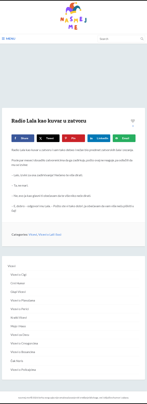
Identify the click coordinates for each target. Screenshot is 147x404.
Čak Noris (17, 361)
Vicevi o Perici (20, 309)
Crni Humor (18, 283)
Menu (10, 38)
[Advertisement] (73, 79)
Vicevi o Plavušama (23, 300)
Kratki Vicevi (19, 317)
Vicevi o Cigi (18, 274)
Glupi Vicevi (18, 291)
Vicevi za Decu (20, 334)
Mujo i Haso (18, 326)
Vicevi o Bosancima (23, 352)
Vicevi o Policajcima (23, 369)
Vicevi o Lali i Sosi (49, 234)
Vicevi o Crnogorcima (24, 343)
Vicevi (33, 234)
